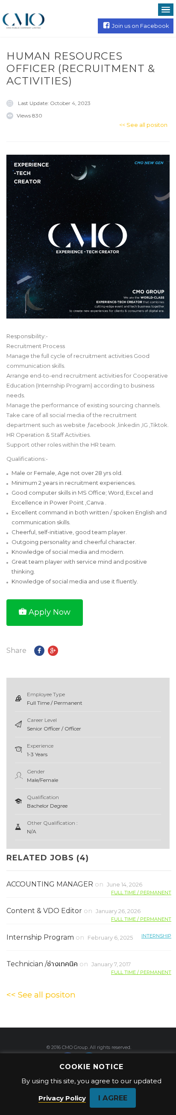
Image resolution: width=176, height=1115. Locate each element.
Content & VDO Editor (44, 911)
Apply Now (49, 612)
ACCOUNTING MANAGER (49, 884)
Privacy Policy (62, 1098)
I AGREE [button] (112, 1098)
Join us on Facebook (140, 25)
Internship (156, 935)
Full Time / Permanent (141, 892)
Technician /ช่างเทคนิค (42, 964)
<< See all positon (143, 124)
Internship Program (40, 937)
